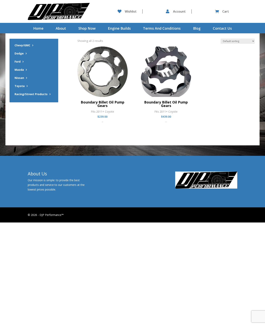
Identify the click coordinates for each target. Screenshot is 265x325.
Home (38, 29)
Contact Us (222, 29)
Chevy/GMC (22, 45)
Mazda (19, 70)
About (61, 29)
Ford (18, 61)
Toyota (20, 86)
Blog (197, 29)
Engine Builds (119, 29)
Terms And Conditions (162, 29)
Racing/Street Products (31, 94)
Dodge (19, 53)
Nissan (19, 78)
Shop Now (87, 29)
